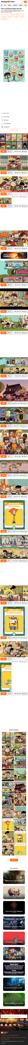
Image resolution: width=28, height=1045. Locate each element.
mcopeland (6, 127)
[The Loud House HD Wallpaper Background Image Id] (20, 787)
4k (1, 5)
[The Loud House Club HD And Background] (20, 738)
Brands (20, 5)
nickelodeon (4, 19)
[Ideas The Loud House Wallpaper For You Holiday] (20, 800)
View (3, 151)
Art (5, 5)
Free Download (14, 130)
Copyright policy (14, 1037)
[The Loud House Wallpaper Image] (8, 750)
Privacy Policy (22, 1037)
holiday (17, 14)
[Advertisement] (14, 35)
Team (6, 1035)
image (12, 14)
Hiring (13, 1035)
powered (4, 16)
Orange (2, 1021)
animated (16, 16)
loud (3, 14)
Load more (14, 860)
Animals (15, 5)
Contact (9, 1035)
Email (17, 1035)
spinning (10, 16)
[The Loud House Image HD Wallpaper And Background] (20, 763)
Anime (9, 5)
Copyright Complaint (5, 1037)
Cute (19, 1019)
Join (25, 1)
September (24, 1019)
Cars (26, 5)
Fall (5, 1021)
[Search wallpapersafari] (2, 1016)
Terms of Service (4, 1039)
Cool (17, 1019)
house (7, 14)
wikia (22, 14)
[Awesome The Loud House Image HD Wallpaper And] (8, 763)
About (2, 1035)
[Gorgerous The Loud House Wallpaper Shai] (8, 738)
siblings (22, 16)
